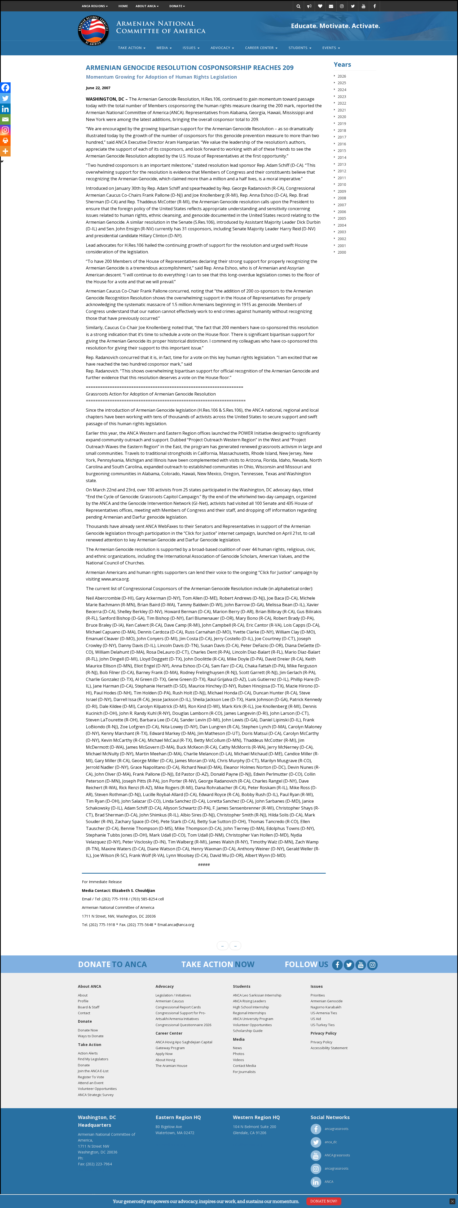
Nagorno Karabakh (326, 1007)
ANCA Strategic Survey (96, 1094)
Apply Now (164, 1053)
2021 (342, 110)
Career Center (260, 47)
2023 (342, 96)
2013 (342, 164)
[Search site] (298, 6)
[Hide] (2, 161)
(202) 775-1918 (97, 1158)
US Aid (316, 1018)
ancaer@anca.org (171, 1144)
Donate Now (88, 1030)
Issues (190, 47)
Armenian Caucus (170, 1001)
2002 (342, 238)
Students (299, 47)
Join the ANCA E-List (93, 1070)
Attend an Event (90, 1082)
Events (330, 47)
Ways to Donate (91, 1036)
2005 (342, 218)
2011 (342, 177)
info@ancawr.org (247, 1144)
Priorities (318, 995)
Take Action (130, 47)
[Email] (331, 6)
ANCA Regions (94, 6)
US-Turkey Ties (323, 1024)
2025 (342, 82)
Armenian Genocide (327, 1001)
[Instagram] (5, 130)
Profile (83, 1001)
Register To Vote (91, 1077)
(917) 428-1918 (169, 1138)
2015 (342, 150)
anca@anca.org (91, 1169)
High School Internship (251, 1007)
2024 (342, 89)
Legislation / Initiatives (173, 995)
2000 (342, 252)
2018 (342, 130)
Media (163, 47)
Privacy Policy (321, 1042)
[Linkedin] (5, 109)
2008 (342, 197)
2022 (342, 103)
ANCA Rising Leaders (249, 1001)
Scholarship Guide (248, 1030)
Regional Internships (249, 1013)
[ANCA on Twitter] (353, 6)
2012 (342, 170)
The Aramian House (171, 1065)
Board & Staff (88, 1007)
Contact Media (244, 1065)
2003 (342, 231)
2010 (342, 184)
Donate (176, 6)
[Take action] (309, 6)
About (82, 995)
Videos (238, 1059)
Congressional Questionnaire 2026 (183, 1024)
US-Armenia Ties (324, 1013)
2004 (342, 225)
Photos (238, 1053)
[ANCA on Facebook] (374, 6)
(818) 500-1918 (246, 1138)
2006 (342, 211)
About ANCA (146, 6)
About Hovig (165, 1059)
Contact (84, 1013)
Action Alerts (88, 1053)
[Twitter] (5, 98)
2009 (342, 191)
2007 (342, 204)
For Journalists (244, 1071)
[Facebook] (5, 87)
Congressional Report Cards (178, 1007)
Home (123, 6)
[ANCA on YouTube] (364, 6)
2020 (342, 116)
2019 (342, 123)
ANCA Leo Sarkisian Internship (257, 995)
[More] (5, 151)
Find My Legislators (93, 1059)
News (237, 1047)
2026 (342, 76)
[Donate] (320, 6)
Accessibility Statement (329, 1047)
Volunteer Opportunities (97, 1088)
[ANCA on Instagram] (342, 6)
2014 (342, 157)
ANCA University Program (253, 1018)
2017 (342, 137)
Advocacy (221, 47)
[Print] (5, 140)
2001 (342, 245)
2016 (342, 143)
